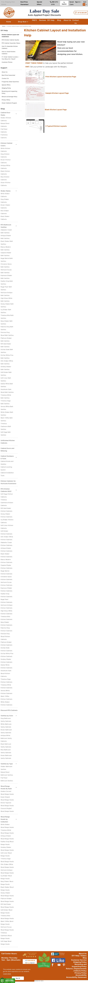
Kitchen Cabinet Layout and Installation (10, 35)
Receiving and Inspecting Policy (9, 92)
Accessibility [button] (81, 975)
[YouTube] (59, 964)
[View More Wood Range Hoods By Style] (16, 787)
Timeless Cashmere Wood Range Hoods (6, 935)
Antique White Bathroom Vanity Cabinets (6, 738)
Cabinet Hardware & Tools (7, 457)
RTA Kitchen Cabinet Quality (10, 40)
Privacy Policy (6, 99)
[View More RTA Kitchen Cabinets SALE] (16, 490)
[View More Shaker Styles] (16, 191)
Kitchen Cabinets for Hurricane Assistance (8, 482)
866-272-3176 (54, 3)
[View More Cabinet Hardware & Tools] (16, 457)
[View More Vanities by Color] (16, 716)
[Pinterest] (63, 964)
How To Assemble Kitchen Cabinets (10, 47)
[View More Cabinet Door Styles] (16, 114)
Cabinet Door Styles (5, 114)
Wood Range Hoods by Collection (5, 819)
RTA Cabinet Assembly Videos (11, 43)
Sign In (77, 2)
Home (8, 22)
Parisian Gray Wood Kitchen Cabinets (5, 636)
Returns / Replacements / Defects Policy (76, 970)
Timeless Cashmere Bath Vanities (6, 426)
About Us (67, 20)
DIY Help (50, 20)
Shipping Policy (6, 88)
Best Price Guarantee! (8, 75)
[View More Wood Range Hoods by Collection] (16, 819)
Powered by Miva (38, 981)
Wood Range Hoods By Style (6, 787)
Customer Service (79, 960)
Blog (59, 20)
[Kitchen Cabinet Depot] (9, 12)
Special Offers (6, 85)
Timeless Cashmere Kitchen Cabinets (7, 502)
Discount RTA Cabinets (9, 710)
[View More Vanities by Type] (16, 764)
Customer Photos (7, 62)
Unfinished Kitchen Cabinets (8, 442)
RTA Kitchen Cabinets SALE (6, 490)
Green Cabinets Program (9, 103)
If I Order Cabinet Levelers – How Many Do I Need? (10, 58)
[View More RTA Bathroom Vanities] (16, 226)
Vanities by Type (7, 764)
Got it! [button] (18, 978)
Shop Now (22, 22)
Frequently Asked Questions (10, 81)
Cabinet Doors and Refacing (7, 449)
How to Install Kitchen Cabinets (8, 52)
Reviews (42, 20)
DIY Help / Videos (79, 956)
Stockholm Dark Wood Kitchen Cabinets (6, 673)
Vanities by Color (7, 716)
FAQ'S (34, 20)
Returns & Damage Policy (9, 96)
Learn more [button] (7, 974)
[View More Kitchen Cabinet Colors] (16, 144)
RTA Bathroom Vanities (6, 226)
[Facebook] (52, 964)
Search (64, 4)
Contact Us (5, 78)
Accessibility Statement (76, 977)
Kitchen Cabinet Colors (6, 144)
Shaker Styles (5, 191)
